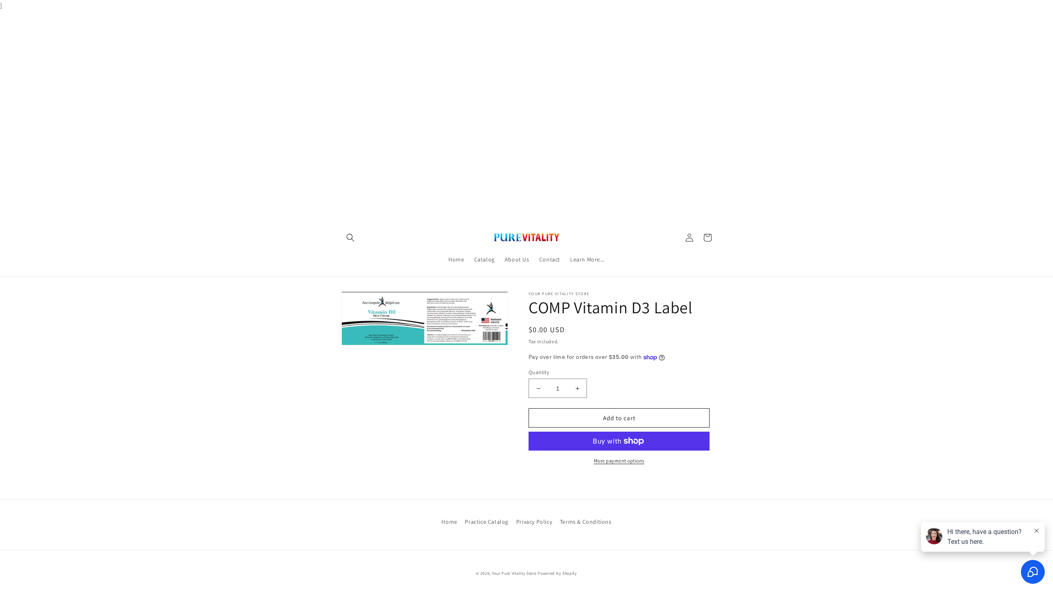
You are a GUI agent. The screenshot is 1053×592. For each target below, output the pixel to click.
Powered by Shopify (557, 573)
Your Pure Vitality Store (514, 573)
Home (449, 521)
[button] (350, 238)
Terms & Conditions (586, 521)
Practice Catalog (486, 521)
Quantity (539, 372)
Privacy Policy (534, 521)
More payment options (619, 461)
